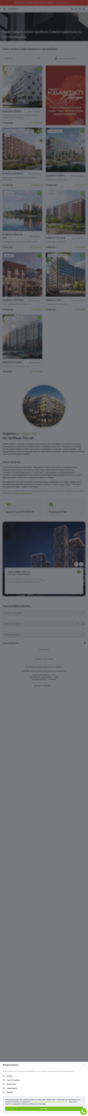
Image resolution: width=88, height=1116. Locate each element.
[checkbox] (7, 1076)
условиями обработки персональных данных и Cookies (50, 1101)
